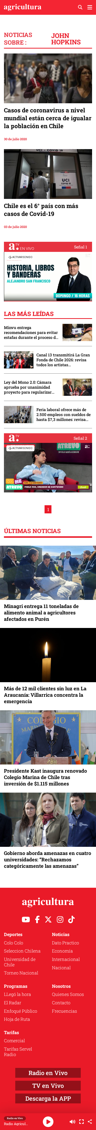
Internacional (66, 959)
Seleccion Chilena (22, 951)
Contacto (61, 1003)
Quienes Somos (68, 994)
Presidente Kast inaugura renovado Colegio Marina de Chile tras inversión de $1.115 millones (45, 777)
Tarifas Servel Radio (18, 1051)
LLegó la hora (17, 994)
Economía (62, 951)
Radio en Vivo (48, 1073)
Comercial (14, 1040)
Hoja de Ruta (17, 1019)
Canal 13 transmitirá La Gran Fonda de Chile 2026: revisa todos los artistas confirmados (63, 359)
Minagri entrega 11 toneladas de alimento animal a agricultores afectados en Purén (41, 612)
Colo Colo (13, 943)
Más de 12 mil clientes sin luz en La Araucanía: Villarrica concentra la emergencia (45, 694)
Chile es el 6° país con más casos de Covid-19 (41, 210)
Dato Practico (65, 943)
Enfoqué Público (20, 1011)
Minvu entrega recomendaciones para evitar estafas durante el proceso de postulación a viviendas (31, 332)
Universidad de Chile (19, 962)
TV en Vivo (48, 1086)
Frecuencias (64, 1011)
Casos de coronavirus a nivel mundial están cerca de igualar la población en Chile (47, 118)
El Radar (12, 1003)
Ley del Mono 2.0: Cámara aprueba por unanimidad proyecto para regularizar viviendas (28, 387)
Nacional (61, 968)
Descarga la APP (48, 1098)
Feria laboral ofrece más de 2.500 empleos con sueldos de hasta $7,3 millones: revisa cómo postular (63, 414)
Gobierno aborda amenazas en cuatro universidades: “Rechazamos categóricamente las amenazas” (47, 859)
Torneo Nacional (21, 973)
